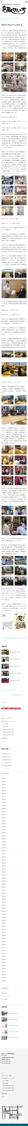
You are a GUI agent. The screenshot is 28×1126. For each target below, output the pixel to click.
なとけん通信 (6, 638)
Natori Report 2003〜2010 (8, 734)
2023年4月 (3, 899)
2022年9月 (3, 920)
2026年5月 (3, 787)
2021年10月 (4, 953)
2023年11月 (4, 878)
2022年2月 (3, 941)
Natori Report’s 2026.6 (6, 765)
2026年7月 (3, 781)
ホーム (2, 715)
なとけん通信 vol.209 (6, 759)
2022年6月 (3, 929)
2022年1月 (3, 944)
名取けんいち (20, 638)
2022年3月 (3, 938)
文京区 (4, 640)
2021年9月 (3, 956)
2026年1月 (3, 799)
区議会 (11, 638)
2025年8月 (3, 814)
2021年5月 (3, 968)
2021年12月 (4, 947)
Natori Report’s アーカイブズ (7, 721)
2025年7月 (3, 817)
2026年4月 (3, 790)
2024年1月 (3, 872)
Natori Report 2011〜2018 (8, 732)
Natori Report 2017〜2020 (8, 729)
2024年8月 (3, 850)
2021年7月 (3, 962)
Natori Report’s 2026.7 (6, 756)
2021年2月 (3, 977)
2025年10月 (4, 808)
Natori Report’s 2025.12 (15, 673)
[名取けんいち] (14, 4)
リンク (2, 741)
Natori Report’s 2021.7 (10, 690)
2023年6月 (3, 893)
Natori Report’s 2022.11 (15, 666)
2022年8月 (3, 923)
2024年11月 (4, 841)
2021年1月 (3, 980)
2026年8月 (3, 778)
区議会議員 (15, 638)
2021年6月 (3, 965)
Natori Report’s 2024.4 (15, 680)
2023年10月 (4, 881)
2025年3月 (3, 829)
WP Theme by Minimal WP (17, 1124)
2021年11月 (4, 950)
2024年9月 (3, 847)
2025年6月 (3, 820)
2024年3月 (3, 866)
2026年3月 (3, 793)
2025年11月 (4, 805)
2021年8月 (3, 959)
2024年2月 (3, 869)
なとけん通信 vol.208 (6, 762)
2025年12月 (4, 802)
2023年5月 (3, 896)
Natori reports (5, 726)
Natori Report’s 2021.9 (17, 694)
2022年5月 (3, 932)
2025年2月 (3, 832)
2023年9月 (3, 884)
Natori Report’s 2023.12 (15, 659)
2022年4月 (3, 935)
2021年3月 (3, 974)
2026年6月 (3, 784)
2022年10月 (4, 917)
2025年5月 (3, 823)
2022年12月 (4, 911)
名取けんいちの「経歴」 (6, 718)
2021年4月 (3, 971)
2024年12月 (4, 838)
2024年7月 (3, 854)
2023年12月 (4, 875)
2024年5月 (3, 860)
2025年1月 (3, 835)
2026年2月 (3, 796)
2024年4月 (3, 863)
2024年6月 (3, 857)
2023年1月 (3, 908)
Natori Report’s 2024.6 (15, 652)
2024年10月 (4, 844)
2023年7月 (3, 890)
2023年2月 (3, 905)
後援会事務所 (4, 738)
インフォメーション (5, 996)
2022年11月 (4, 914)
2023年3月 (3, 902)
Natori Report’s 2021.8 (14, 18)
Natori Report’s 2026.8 (6, 753)
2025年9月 (3, 811)
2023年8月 (3, 887)
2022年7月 (3, 926)
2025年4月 (3, 826)
